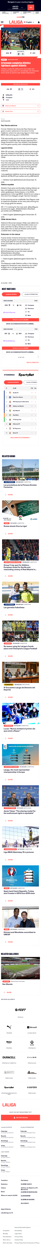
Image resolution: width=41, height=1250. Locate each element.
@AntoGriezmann (8, 251)
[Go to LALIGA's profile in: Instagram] (8, 1222)
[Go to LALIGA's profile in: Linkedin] (20, 1222)
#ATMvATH (12, 176)
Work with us (6, 1239)
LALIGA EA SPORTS (11, 294)
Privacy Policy (19, 1236)
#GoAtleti (31, 209)
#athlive (4, 176)
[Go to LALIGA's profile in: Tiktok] (26, 1222)
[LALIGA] (16, 22)
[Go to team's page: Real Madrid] (10, 410)
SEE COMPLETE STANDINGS (19, 437)
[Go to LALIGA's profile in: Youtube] (38, 1222)
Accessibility (18, 1230)
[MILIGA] (38, 22)
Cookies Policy (19, 1239)
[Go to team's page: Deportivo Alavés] (10, 397)
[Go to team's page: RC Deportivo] (10, 428)
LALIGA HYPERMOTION (31, 294)
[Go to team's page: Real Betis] (10, 415)
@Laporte (36, 174)
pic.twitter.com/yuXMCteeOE (27, 176)
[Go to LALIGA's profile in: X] (14, 1222)
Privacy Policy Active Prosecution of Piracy (27, 1243)
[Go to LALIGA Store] (20, 17)
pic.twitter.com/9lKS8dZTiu (11, 211)
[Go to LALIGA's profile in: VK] (32, 1222)
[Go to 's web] (26, 375)
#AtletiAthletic (21, 209)
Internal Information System (23, 1227)
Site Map (5, 1233)
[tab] (11, 294)
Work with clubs (7, 1243)
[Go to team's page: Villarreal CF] (10, 424)
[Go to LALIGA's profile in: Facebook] (3, 1222)
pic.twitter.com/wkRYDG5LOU (12, 255)
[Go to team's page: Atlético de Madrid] (10, 406)
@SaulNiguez (33, 207)
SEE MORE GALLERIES (7, 999)
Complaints (6, 1230)
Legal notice (18, 1233)
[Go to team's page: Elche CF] (10, 432)
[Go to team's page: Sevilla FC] (10, 392)
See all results (32, 362)
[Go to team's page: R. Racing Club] (10, 419)
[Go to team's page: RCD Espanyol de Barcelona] (10, 401)
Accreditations (7, 1236)
